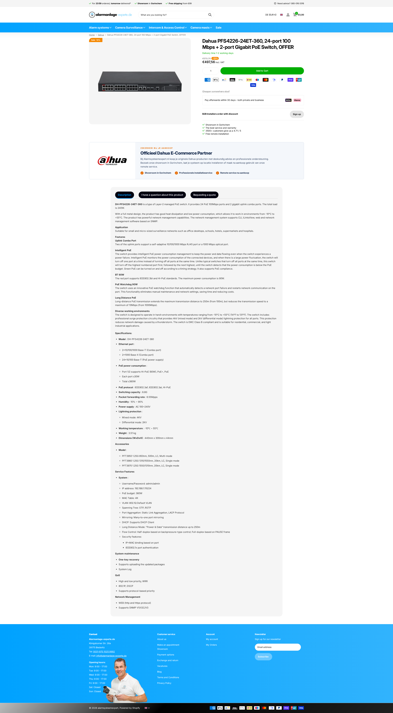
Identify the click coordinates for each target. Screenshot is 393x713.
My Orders (211, 644)
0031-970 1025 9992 (104, 651)
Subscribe (263, 656)
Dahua (101, 35)
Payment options (165, 654)
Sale (219, 27)
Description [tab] (124, 194)
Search (210, 15)
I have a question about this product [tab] (162, 194)
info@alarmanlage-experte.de (111, 655)
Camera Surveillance (129, 27)
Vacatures (162, 666)
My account (212, 639)
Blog (159, 671)
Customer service (166, 634)
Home (92, 35)
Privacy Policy (164, 683)
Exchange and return (167, 660)
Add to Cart (262, 70)
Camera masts (200, 27)
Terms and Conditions (168, 677)
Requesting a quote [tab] (204, 194)
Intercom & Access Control (166, 27)
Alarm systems (99, 27)
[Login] (287, 14)
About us (161, 639)
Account (210, 634)
